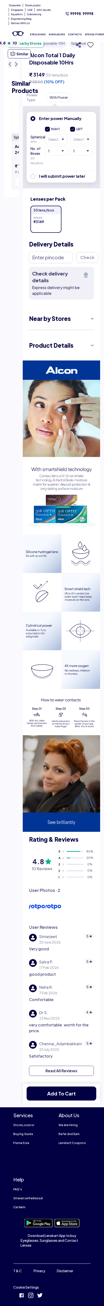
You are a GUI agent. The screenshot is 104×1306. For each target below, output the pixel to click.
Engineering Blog (21, 18)
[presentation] (61, 370)
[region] (61, 62)
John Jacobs (44, 9)
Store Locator (23, 1125)
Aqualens (17, 14)
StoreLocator (33, 5)
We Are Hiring (68, 1125)
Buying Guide (23, 1134)
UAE (29, 9)
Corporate (15, 5)
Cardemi (19, 1207)
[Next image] (16, 64)
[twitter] (40, 1296)
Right (55, 129)
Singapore (17, 9)
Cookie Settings (26, 1287)
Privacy (39, 1271)
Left (79, 129)
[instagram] (30, 1296)
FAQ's (17, 1189)
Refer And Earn (69, 1134)
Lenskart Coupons (72, 1143)
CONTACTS (75, 34)
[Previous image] (10, 64)
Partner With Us (20, 23)
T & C (17, 1271)
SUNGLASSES (57, 34)
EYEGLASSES (38, 34)
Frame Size (21, 1143)
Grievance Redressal (28, 1198)
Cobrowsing (34, 14)
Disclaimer (65, 1271)
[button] (89, 45)
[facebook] (21, 1296)
